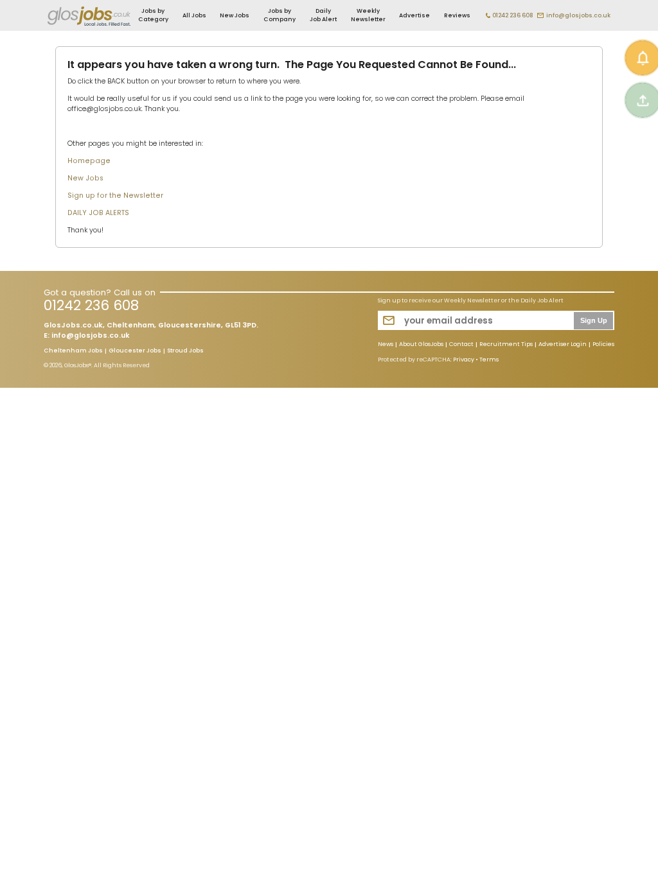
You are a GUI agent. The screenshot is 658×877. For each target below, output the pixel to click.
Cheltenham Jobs (73, 351)
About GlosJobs (421, 345)
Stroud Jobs (185, 351)
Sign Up (593, 320)
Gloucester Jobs (135, 351)
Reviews (457, 15)
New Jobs (234, 15)
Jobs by (153, 15)
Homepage (89, 161)
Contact (461, 345)
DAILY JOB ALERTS (98, 213)
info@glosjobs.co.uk (578, 15)
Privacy (463, 359)
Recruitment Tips (506, 345)
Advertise (414, 15)
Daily (323, 15)
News (385, 345)
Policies (603, 345)
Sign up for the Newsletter (115, 195)
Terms (489, 359)
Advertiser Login (562, 345)
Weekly (368, 15)
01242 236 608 (512, 15)
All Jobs (194, 15)
